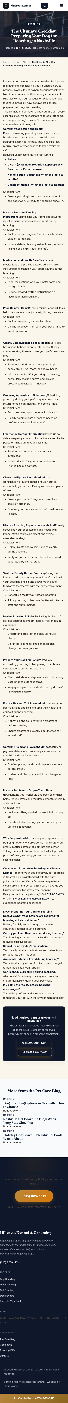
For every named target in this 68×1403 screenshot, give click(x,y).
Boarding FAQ (7, 1350)
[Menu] (62, 5)
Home (6, 62)
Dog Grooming (8, 1284)
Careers (4, 1355)
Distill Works (11, 1386)
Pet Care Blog (20, 62)
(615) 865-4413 (34, 1196)
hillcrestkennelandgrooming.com (31, 898)
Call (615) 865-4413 (34, 1043)
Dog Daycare (7, 1295)
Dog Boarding (7, 1279)
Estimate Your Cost (34, 1051)
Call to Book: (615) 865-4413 (36, 1398)
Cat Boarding (7, 1290)
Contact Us (6, 1344)
